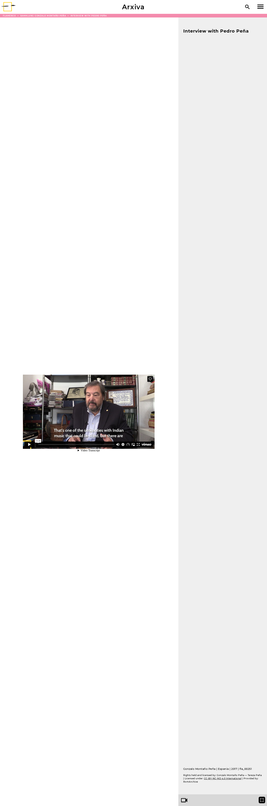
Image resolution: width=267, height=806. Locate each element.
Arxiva (133, 7)
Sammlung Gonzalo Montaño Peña (43, 16)
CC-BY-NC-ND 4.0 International (223, 778)
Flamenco (10, 16)
